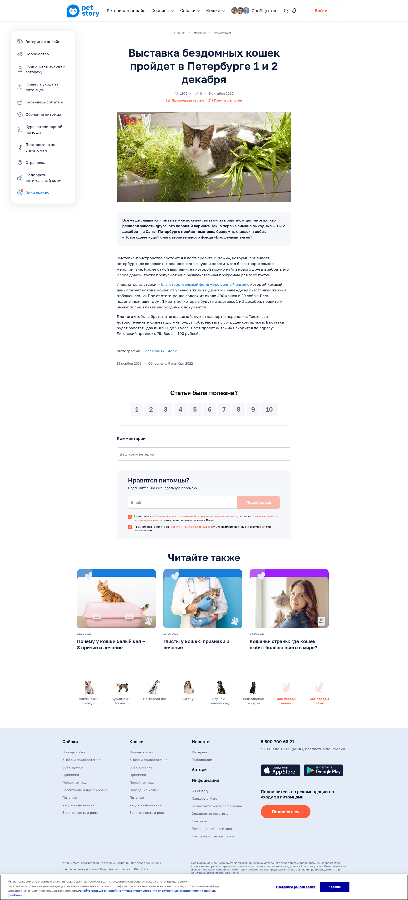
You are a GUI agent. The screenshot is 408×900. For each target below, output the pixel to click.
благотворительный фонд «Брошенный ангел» (204, 284)
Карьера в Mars (204, 798)
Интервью (200, 752)
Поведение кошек (144, 790)
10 (269, 409)
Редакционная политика (212, 829)
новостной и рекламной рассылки (190, 526)
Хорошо (334, 887)
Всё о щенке (72, 767)
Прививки (70, 775)
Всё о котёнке (140, 767)
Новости (201, 741)
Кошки (136, 741)
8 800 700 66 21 (277, 741)
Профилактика (74, 782)
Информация (205, 780)
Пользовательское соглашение (217, 806)
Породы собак (73, 752)
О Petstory (200, 791)
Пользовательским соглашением (173, 516)
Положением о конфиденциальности (215, 516)
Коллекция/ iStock (159, 351)
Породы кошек (141, 752)
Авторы (199, 769)
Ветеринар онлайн (126, 10)
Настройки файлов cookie (296, 887)
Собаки (70, 741)
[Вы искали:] (286, 11)
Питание (69, 797)
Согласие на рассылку (210, 813)
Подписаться (285, 811)
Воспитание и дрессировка (84, 790)
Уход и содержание (78, 805)
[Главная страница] (83, 17)
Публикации (202, 760)
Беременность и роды (80, 812)
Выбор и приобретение (81, 760)
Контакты (200, 821)
